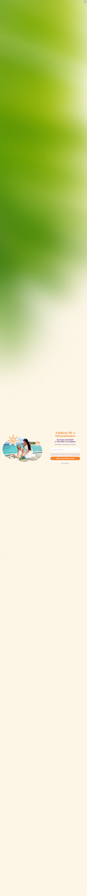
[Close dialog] (85, 2)
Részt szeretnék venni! (65, 458)
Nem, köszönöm (65, 463)
